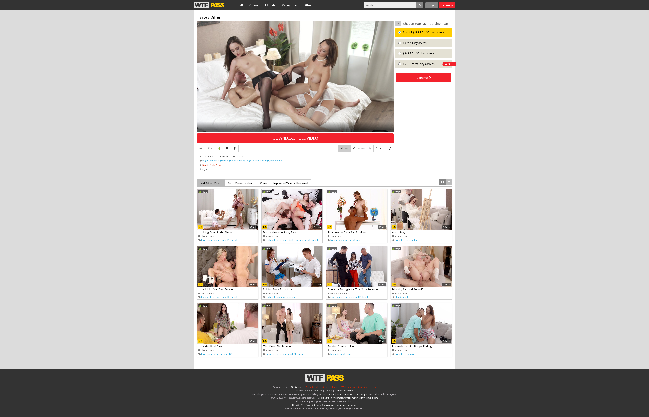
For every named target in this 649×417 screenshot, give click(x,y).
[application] (295, 76)
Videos (253, 5)
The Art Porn (208, 156)
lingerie (250, 160)
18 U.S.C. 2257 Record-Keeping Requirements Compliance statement (324, 404)
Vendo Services (344, 394)
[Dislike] (201, 148)
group (223, 160)
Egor (204, 169)
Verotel (330, 394)
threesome (276, 160)
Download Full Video (295, 138)
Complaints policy (344, 390)
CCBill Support (361, 394)
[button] (295, 76)
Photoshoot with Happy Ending (412, 346)
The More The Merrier (277, 346)
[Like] (219, 148)
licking (242, 160)
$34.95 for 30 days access (418, 53)
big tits (205, 160)
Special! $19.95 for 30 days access (423, 32)
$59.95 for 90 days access (427, 64)
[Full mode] (390, 148)
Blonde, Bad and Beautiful (408, 289)
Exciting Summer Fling (341, 346)
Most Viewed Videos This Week (247, 183)
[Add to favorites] (227, 148)
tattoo (415, 240)
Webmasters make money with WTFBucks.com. (355, 397)
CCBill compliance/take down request (358, 387)
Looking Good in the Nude (215, 232)
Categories (290, 5)
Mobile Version (325, 397)
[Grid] (442, 182)
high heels (232, 160)
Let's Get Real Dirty (210, 346)
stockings (264, 160)
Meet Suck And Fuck (340, 293)
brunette (214, 160)
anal (224, 240)
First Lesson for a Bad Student (347, 232)
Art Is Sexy (398, 232)
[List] (449, 182)
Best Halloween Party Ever (279, 232)
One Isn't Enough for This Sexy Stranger (353, 289)
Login (432, 5)
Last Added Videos (211, 183)
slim (257, 160)
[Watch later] (235, 148)
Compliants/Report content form (321, 387)
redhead (270, 240)
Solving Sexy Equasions (277, 289)
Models (270, 5)
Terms (329, 390)
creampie (291, 296)
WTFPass (209, 5)
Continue (423, 78)
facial (234, 240)
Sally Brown (216, 165)
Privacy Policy (315, 390)
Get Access (447, 5)
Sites (307, 5)
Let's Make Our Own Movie (215, 289)
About (344, 148)
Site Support (296, 387)
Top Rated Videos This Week (290, 183)
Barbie (205, 165)
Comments (362, 148)
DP (228, 240)
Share (379, 148)
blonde (217, 240)
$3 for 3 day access (414, 43)
